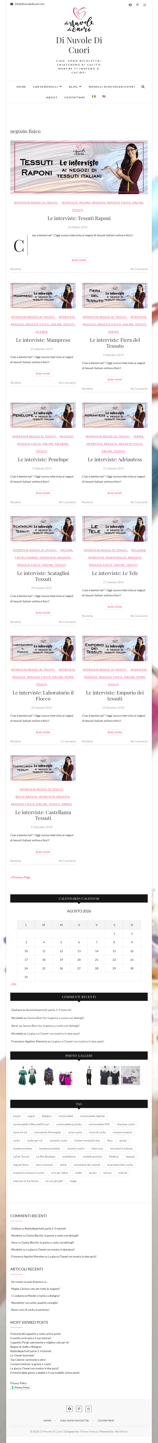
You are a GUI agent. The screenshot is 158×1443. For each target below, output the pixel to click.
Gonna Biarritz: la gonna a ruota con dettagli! (56, 1018)
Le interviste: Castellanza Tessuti (43, 815)
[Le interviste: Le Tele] (115, 529)
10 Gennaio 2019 (41, 707)
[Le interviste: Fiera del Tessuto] (115, 295)
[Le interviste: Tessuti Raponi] (79, 167)
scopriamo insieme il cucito (28, 1172)
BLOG (73, 86)
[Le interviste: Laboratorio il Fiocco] (43, 648)
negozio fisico (119, 202)
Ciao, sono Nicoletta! (74, 1420)
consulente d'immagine (47, 1132)
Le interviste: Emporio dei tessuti (115, 695)
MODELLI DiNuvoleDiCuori (112, 86)
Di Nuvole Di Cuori (79, 45)
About (52, 97)
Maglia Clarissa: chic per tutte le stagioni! (35, 1288)
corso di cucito (97, 1132)
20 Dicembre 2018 (113, 707)
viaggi (73, 1181)
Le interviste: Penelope (43, 459)
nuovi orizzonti (44, 1164)
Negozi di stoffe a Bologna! (26, 1346)
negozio (99, 202)
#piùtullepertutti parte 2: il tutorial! (49, 1010)
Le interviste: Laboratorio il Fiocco (43, 695)
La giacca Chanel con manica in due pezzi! (53, 1033)
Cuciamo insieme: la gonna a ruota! (30, 1364)
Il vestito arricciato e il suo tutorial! (30, 1338)
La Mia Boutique (45, 1156)
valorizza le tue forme (25, 1181)
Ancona (66, 550)
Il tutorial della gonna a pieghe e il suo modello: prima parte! (45, 1372)
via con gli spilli (54, 1181)
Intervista (94, 443)
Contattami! (106, 1420)
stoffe (78, 1172)
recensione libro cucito (120, 1164)
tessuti (77, 210)
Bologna (138, 550)
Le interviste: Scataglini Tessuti (43, 576)
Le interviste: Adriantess (115, 459)
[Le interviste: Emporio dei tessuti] (115, 648)
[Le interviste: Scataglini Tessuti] (43, 529)
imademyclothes (22, 1148)
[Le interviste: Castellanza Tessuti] (43, 768)
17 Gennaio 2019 (113, 582)
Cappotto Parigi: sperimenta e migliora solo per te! (39, 1342)
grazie (123, 1140)
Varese (67, 804)
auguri (31, 1116)
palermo (61, 443)
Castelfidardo (26, 557)
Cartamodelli (45, 86)
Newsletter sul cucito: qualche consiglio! (34, 1302)
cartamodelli (65, 1116)
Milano (85, 202)
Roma (69, 677)
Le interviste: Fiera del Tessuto (115, 342)
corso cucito (75, 1132)
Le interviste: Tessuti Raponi (79, 218)
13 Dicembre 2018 (41, 827)
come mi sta (20, 1132)
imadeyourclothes (49, 1148)
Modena (114, 1156)
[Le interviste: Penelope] (43, 415)
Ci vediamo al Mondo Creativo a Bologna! (35, 1295)
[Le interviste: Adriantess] (115, 415)
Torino (113, 331)
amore (17, 1116)
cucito (16, 1140)
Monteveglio (116, 557)
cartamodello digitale (92, 1116)
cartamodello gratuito (69, 1124)
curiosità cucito (58, 1140)
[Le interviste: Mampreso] (43, 295)
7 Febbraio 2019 (41, 468)
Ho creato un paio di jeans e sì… (29, 1281)
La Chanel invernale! (22, 1355)
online (137, 202)
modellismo (69, 1156)
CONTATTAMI (74, 97)
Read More (79, 260)
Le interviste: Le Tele (115, 573)
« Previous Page (20, 877)
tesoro (92, 1172)
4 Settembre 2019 (113, 355)
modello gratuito (92, 1156)
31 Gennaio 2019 (113, 468)
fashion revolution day (87, 1140)
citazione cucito (126, 1124)
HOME (21, 86)
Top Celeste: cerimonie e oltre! (28, 1359)
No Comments (139, 269)
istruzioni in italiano (121, 1148)
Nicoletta (15, 269)
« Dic (13, 984)
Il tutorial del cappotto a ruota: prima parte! (35, 1333)
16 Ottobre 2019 (77, 227)
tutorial (122, 1172)
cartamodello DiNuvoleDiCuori (31, 1124)
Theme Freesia (89, 1431)
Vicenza (41, 331)
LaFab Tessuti (21, 1156)
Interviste (70, 202)
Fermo (138, 436)
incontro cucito (76, 1148)
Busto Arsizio (26, 796)
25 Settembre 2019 (41, 349)
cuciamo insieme (122, 1132)
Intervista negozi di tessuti (36, 202)
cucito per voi (35, 1140)
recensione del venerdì (87, 1164)
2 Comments (68, 741)
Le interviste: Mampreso (43, 339)
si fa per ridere (59, 1172)
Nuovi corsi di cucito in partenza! (30, 1309)
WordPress (121, 1431)
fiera (110, 1140)
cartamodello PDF (99, 1124)
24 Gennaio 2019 (41, 588)
